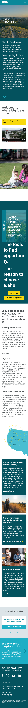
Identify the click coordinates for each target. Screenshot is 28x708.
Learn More (5, 353)
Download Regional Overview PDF (13, 121)
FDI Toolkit (14, 293)
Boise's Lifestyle (8, 491)
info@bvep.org (7, 695)
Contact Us (6, 683)
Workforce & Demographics (12, 541)
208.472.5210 (6, 693)
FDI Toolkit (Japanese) (14, 298)
